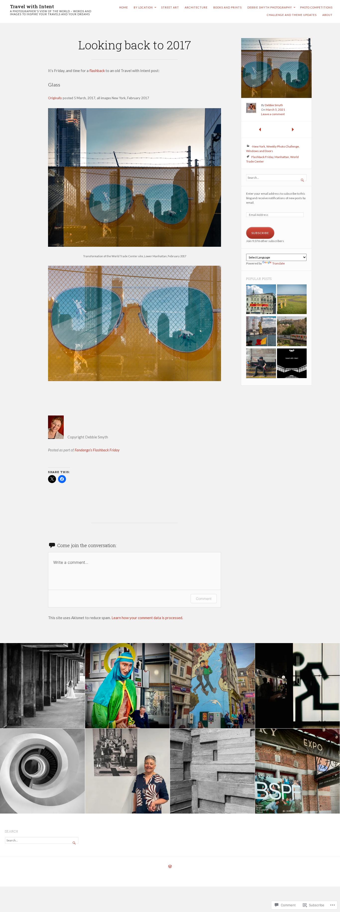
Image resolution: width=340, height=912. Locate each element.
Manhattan (282, 157)
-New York (258, 146)
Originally (55, 98)
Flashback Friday (262, 157)
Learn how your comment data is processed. (147, 617)
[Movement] (292, 331)
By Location (143, 7)
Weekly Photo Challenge (282, 146)
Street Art (170, 7)
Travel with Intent (32, 6)
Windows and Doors (259, 151)
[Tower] (261, 331)
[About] (292, 364)
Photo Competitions (316, 7)
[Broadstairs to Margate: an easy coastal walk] (292, 300)
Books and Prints (227, 7)
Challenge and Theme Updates (292, 14)
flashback (97, 70)
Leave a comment (273, 114)
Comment (204, 598)
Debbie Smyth (274, 105)
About (327, 14)
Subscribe (260, 233)
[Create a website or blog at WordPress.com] (170, 867)
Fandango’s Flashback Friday (97, 450)
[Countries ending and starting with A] (261, 300)
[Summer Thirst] (261, 364)
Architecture (196, 7)
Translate (278, 263)
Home (123, 7)
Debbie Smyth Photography (269, 7)
